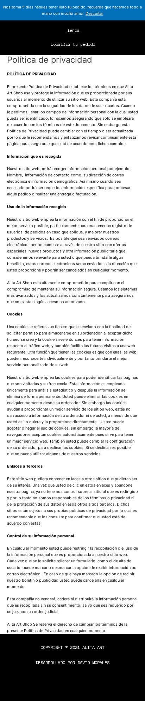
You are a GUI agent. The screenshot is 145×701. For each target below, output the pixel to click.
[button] (120, 27)
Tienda (72, 30)
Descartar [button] (94, 13)
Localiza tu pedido (73, 44)
